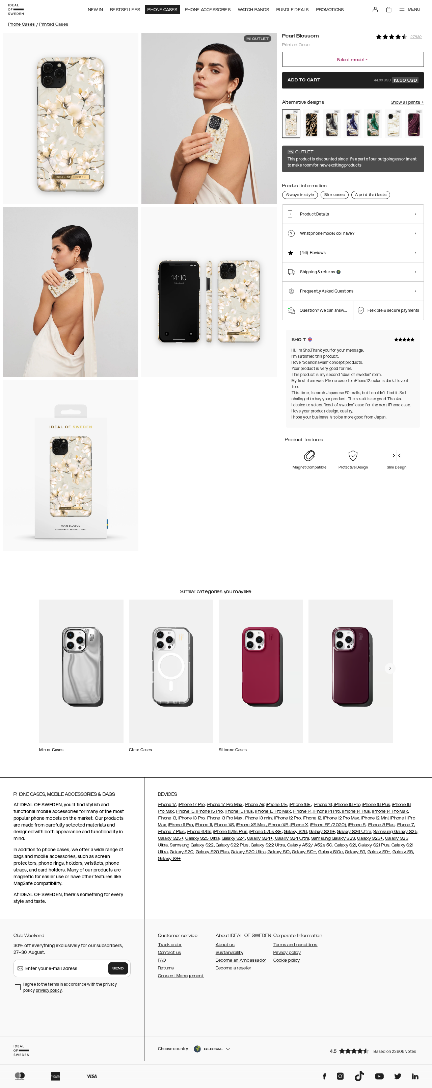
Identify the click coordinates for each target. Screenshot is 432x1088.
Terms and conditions (295, 944)
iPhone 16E (300, 804)
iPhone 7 (405, 825)
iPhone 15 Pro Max (273, 811)
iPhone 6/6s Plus (230, 831)
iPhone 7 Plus (171, 831)
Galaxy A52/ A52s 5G (309, 845)
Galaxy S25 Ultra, (202, 838)
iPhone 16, (323, 804)
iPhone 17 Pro (192, 804)
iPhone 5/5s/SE (265, 831)
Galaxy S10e (330, 852)
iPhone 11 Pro (180, 825)
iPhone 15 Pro (209, 811)
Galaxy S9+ (379, 852)
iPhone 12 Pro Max (341, 818)
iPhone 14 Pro (326, 811)
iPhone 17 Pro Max (225, 804)
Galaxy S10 (278, 852)
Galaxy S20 (181, 852)
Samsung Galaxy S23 (333, 838)
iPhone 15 (185, 811)
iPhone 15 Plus (239, 811)
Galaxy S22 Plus (232, 845)
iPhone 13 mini (258, 818)
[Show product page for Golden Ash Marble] (332, 123)
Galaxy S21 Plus (373, 845)
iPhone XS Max (251, 825)
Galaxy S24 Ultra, (292, 838)
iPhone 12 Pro (287, 818)
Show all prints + (407, 102)
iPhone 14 (302, 811)
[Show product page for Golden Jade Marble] (373, 123)
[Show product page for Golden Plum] (414, 123)
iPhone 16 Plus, (377, 804)
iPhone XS (224, 825)
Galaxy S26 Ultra (354, 831)
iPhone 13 (167, 818)
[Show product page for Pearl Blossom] (291, 123)
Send (118, 968)
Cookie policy (286, 960)
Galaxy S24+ (260, 838)
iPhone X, (299, 825)
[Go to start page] (16, 9)
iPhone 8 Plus (381, 825)
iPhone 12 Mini (374, 818)
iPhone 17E (276, 804)
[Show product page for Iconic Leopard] (312, 123)
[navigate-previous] (390, 668)
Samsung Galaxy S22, (192, 845)
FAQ (162, 960)
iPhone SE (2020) (328, 825)
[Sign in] (375, 9)
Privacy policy (287, 952)
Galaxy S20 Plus (212, 852)
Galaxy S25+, (171, 838)
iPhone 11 (203, 825)
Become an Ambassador (241, 960)
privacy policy (49, 990)
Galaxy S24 (233, 838)
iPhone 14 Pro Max (390, 811)
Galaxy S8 (403, 852)
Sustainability (229, 952)
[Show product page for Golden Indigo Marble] (352, 123)
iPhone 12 (312, 818)
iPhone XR (278, 825)
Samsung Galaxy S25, (395, 831)
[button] (374, 1050)
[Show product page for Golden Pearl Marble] (394, 123)
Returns (166, 968)
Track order (170, 944)
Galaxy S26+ (322, 831)
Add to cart (352, 80)
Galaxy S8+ (169, 858)
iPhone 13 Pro (192, 818)
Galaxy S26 (295, 831)
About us (225, 944)
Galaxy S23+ (370, 838)
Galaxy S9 (355, 852)
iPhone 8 (357, 825)
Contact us (169, 952)
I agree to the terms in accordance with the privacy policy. (70, 987)
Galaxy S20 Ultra (248, 852)
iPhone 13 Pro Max (225, 818)
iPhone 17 (167, 804)
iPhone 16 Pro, (347, 804)
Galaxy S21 (344, 845)
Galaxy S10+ (304, 852)
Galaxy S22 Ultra (268, 845)
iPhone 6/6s (199, 831)
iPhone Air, (255, 804)
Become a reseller (233, 968)
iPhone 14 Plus (355, 811)
